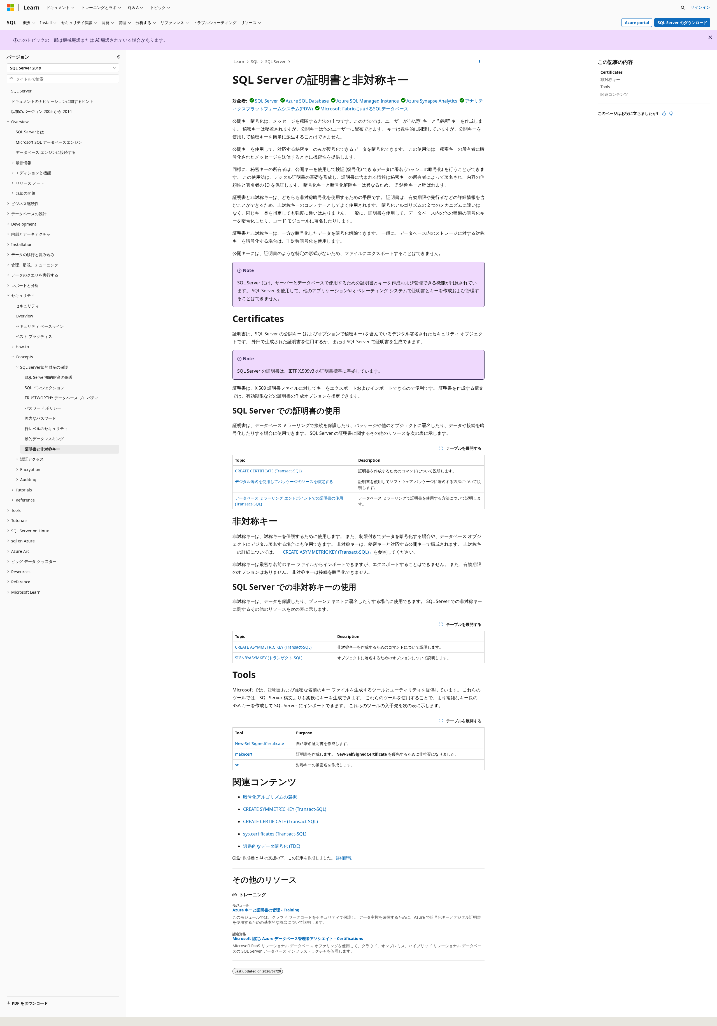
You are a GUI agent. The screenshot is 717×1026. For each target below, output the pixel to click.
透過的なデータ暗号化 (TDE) (271, 846)
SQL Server (275, 61)
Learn (239, 61)
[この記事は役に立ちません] (670, 113)
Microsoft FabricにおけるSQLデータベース (364, 109)
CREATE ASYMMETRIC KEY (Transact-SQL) (273, 647)
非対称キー (610, 79)
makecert (243, 754)
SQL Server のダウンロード (682, 22)
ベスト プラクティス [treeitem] (34, 336)
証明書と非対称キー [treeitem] (42, 449)
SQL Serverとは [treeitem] (30, 131)
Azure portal (637, 22)
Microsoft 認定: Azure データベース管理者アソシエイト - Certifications (297, 938)
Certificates (611, 72)
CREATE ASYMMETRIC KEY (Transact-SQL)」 (328, 552)
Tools (605, 86)
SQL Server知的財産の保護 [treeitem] (49, 377)
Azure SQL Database (307, 101)
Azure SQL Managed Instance (367, 101)
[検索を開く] (682, 8)
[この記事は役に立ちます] (664, 113)
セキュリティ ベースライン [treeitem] (40, 326)
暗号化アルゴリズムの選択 (270, 797)
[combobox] (63, 67)
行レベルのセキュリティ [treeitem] (46, 428)
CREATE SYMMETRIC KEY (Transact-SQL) (284, 809)
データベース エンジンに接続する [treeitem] (46, 152)
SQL (254, 61)
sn (237, 764)
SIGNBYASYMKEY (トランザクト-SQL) (268, 657)
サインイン (700, 7)
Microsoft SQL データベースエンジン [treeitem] (49, 142)
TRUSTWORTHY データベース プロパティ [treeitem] (62, 397)
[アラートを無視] (710, 37)
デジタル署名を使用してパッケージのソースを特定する (284, 481)
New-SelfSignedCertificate (259, 743)
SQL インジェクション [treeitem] (44, 387)
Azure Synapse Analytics (431, 101)
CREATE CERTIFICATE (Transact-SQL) (268, 470)
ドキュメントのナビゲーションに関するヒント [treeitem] (52, 101)
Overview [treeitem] (24, 316)
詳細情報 (344, 857)
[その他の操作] (480, 61)
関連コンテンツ (614, 94)
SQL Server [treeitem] (21, 91)
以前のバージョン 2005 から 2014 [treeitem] (41, 111)
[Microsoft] (10, 7)
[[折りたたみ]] (119, 56)
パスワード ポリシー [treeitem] (43, 408)
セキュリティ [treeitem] (27, 305)
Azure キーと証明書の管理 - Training (265, 910)
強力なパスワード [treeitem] (40, 418)
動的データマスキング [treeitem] (44, 438)
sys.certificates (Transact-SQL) (274, 834)
